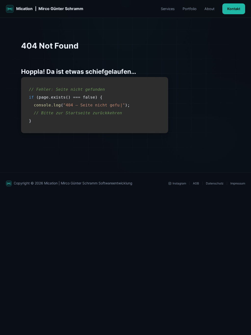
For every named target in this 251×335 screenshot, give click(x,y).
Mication (49, 8)
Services (168, 9)
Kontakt (233, 9)
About (209, 9)
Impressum (237, 183)
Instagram (179, 183)
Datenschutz (215, 183)
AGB (196, 183)
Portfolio (190, 9)
